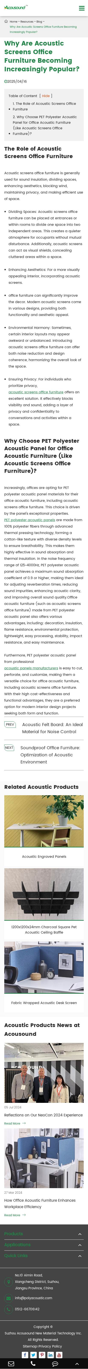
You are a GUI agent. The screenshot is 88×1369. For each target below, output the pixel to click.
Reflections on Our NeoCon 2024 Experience (43, 1115)
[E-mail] (11, 1363)
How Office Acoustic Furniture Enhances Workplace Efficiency (40, 1204)
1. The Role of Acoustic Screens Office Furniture (44, 106)
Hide (46, 96)
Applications (17, 1245)
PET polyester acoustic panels (29, 520)
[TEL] (33, 1363)
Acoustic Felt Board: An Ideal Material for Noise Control (52, 728)
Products (13, 1234)
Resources (27, 22)
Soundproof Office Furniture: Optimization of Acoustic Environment (50, 755)
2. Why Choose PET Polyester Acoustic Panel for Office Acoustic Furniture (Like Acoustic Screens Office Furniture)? (45, 125)
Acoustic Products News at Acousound (42, 1030)
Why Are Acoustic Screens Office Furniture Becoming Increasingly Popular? (43, 29)
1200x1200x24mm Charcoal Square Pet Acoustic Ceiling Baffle (44, 929)
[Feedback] (55, 1363)
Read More (15, 1123)
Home (13, 22)
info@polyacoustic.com (33, 1298)
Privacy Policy (50, 1346)
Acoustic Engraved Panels (44, 856)
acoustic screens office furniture (36, 392)
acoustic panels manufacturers (31, 668)
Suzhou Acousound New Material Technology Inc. (43, 1333)
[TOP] (77, 1363)
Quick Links (16, 1256)
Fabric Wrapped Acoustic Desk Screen (44, 1003)
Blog (39, 22)
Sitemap (30, 1346)
